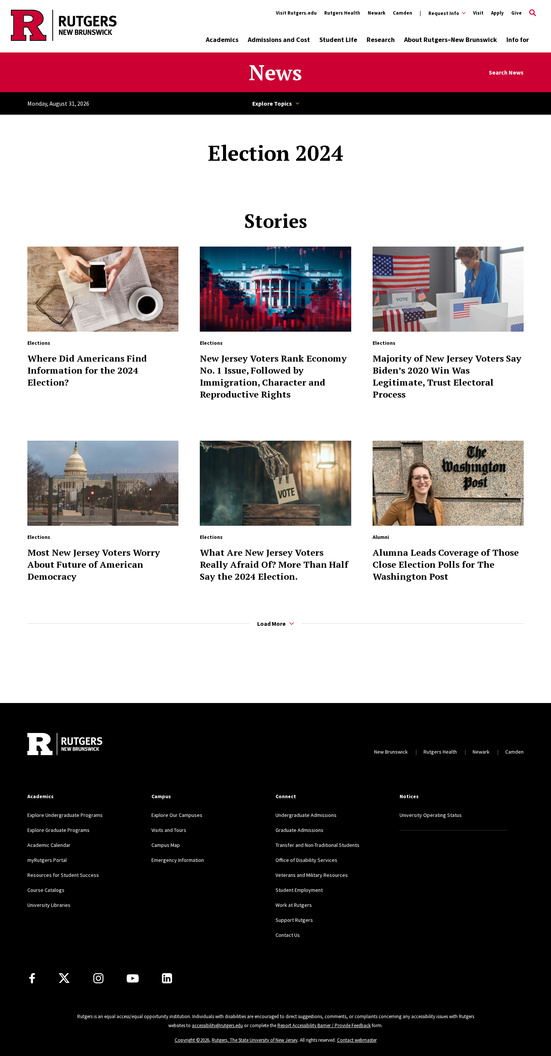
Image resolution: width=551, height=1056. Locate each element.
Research (381, 39)
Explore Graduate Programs (58, 830)
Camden (402, 13)
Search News (506, 72)
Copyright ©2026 (192, 1040)
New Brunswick (391, 751)
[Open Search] (532, 13)
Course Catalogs (45, 890)
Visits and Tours (168, 830)
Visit (478, 13)
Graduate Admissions (299, 830)
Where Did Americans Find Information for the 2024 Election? (87, 370)
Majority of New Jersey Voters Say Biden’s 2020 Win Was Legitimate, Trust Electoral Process (447, 376)
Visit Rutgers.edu (296, 13)
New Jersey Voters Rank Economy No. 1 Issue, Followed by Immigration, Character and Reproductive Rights (273, 376)
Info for (517, 39)
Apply (497, 13)
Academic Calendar (48, 845)
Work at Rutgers (294, 905)
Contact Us (288, 935)
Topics (275, 103)
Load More (271, 623)
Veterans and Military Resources (312, 875)
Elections (38, 343)
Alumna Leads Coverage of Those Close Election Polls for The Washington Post (446, 564)
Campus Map (165, 845)
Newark (376, 13)
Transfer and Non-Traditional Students (317, 845)
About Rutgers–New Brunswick (450, 39)
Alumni (381, 537)
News (275, 72)
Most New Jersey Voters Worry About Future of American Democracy (93, 564)
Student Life (338, 39)
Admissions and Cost (279, 39)
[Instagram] (98, 978)
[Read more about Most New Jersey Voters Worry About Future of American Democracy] (102, 483)
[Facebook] (32, 978)
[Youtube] (133, 978)
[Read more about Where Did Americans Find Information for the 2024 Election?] (102, 289)
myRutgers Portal (47, 860)
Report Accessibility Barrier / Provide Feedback (324, 1025)
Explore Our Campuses (176, 815)
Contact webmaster (357, 1040)
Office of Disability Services (306, 860)
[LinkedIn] (167, 978)
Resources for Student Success (63, 875)
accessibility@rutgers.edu (217, 1025)
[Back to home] (64, 744)
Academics (222, 39)
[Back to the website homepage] (64, 39)
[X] (64, 978)
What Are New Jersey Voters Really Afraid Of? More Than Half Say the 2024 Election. (274, 564)
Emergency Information (177, 860)
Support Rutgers (294, 920)
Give (516, 13)
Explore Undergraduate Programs (65, 815)
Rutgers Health (342, 13)
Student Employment (299, 890)
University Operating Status (431, 815)
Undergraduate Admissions (306, 815)
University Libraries (48, 905)
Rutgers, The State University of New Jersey (255, 1040)
